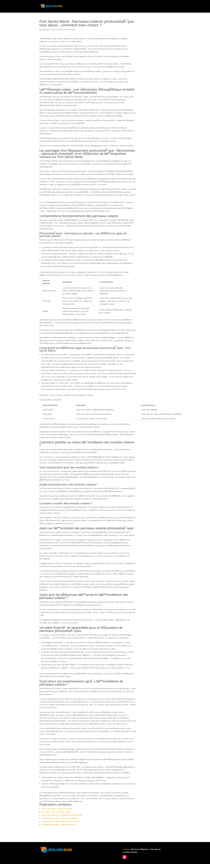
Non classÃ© (70, 29)
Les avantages (146, 6)
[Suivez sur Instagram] (124, 857)
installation (131, 6)
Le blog (125, 849)
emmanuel (46, 29)
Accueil (119, 6)
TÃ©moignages (163, 6)
